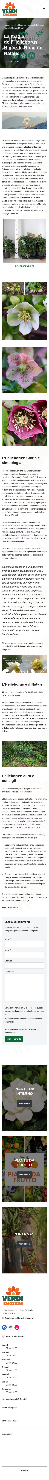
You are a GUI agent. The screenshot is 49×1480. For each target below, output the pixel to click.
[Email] (10, 1327)
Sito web (8, 961)
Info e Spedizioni (9, 1310)
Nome (8, 939)
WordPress (33, 1477)
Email (8, 950)
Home (6, 25)
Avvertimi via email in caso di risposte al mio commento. (23, 1020)
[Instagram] (17, 1327)
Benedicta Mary (12, 62)
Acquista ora (24, 1103)
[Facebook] (4, 1327)
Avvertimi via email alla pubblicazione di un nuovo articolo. (23, 1031)
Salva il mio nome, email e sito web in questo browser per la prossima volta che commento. (24, 1009)
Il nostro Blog (16, 25)
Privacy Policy (8, 1313)
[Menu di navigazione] (44, 9)
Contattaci (24, 1470)
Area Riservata (26, 1310)
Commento (10, 971)
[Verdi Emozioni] (10, 9)
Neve (13, 1477)
